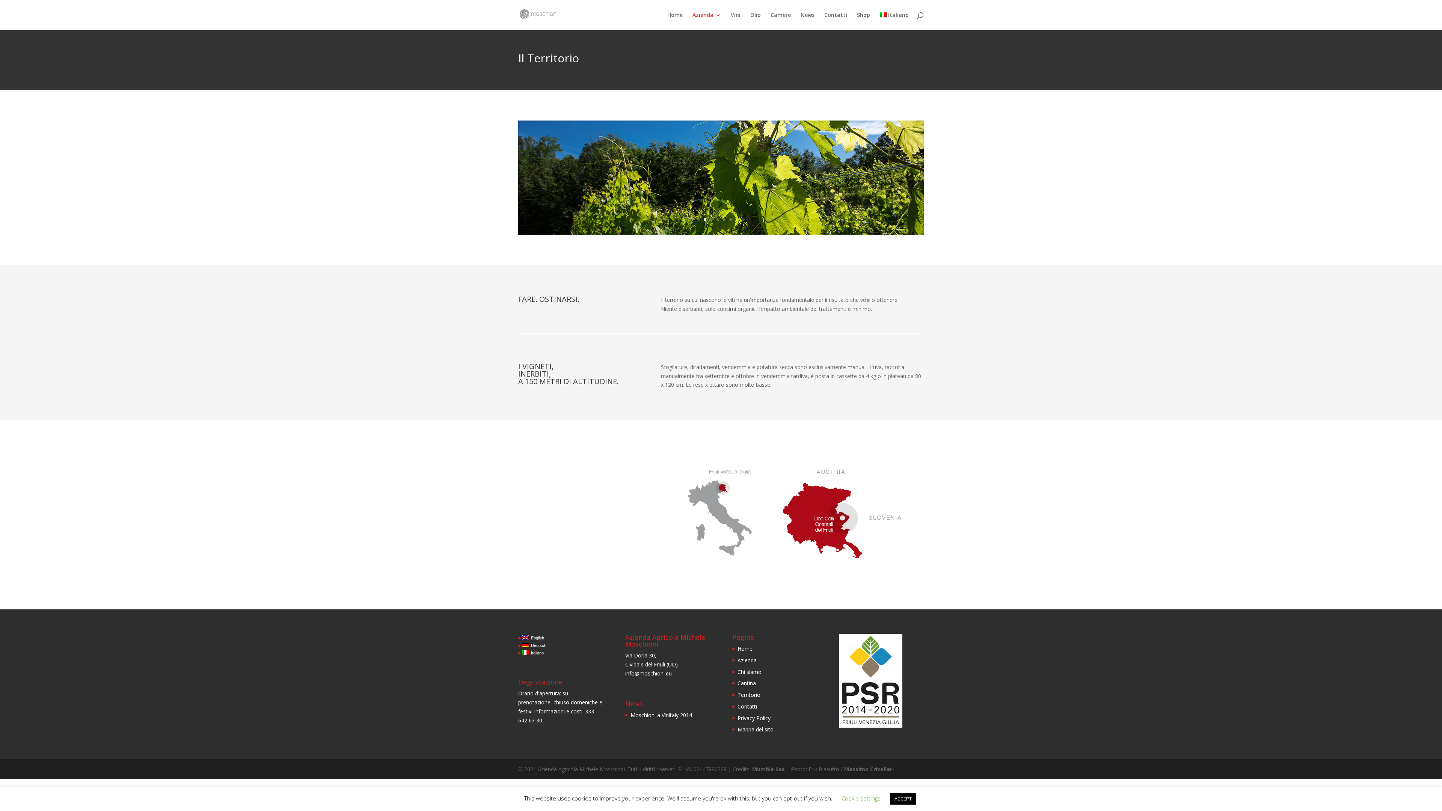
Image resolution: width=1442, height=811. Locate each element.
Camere (781, 15)
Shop (863, 15)
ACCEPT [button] (903, 798)
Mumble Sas (768, 769)
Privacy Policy (754, 718)
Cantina (747, 683)
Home (675, 15)
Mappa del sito (756, 729)
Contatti (835, 15)
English (536, 638)
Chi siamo (750, 671)
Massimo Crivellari (869, 769)
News (808, 15)
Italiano (898, 15)
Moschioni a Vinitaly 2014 (661, 715)
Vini (736, 15)
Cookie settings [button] (861, 798)
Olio (755, 15)
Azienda (702, 15)
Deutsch (537, 645)
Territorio (749, 694)
